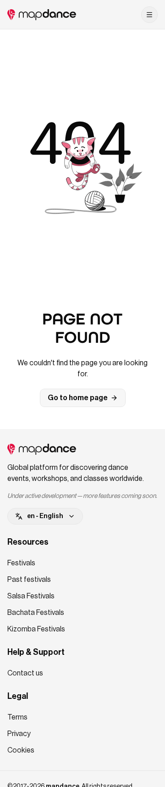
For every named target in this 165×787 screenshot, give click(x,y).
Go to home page (78, 398)
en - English (45, 516)
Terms (17, 717)
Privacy (19, 733)
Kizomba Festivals (36, 629)
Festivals (21, 563)
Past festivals (29, 579)
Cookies (20, 750)
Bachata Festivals (35, 612)
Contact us (25, 673)
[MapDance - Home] (41, 14)
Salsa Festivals (31, 596)
